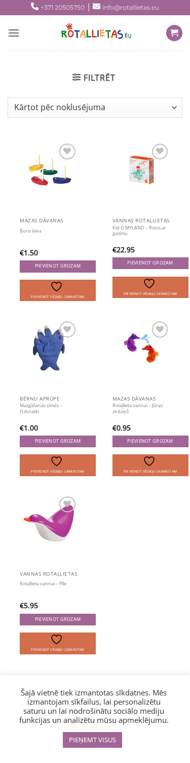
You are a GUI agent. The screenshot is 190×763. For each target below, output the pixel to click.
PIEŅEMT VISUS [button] (92, 739)
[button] (93, 78)
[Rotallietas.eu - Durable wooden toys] (93, 33)
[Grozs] (174, 33)
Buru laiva (31, 231)
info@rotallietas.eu (130, 7)
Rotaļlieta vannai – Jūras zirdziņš (137, 409)
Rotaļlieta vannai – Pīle (43, 584)
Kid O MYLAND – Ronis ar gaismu (139, 231)
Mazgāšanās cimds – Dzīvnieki (41, 409)
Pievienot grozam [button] (58, 266)
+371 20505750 (63, 7)
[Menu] (14, 32)
